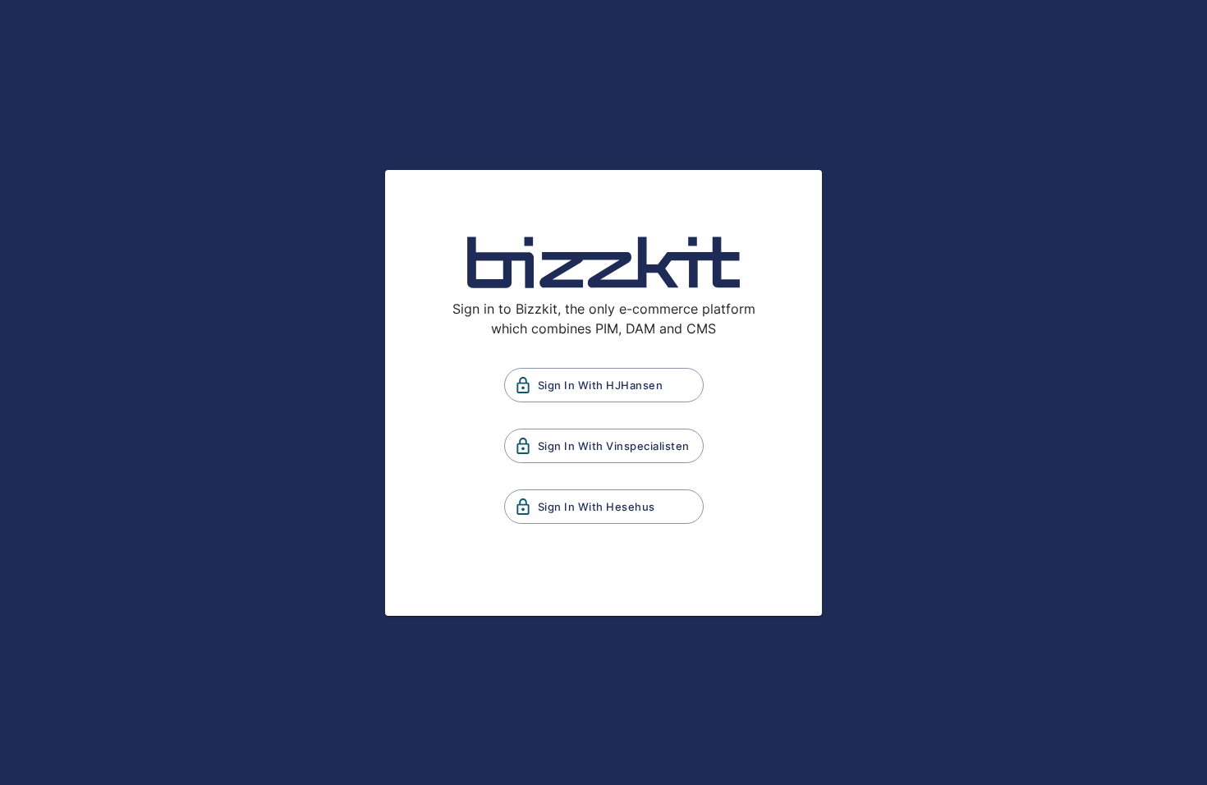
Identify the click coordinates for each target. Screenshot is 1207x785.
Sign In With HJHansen (600, 385)
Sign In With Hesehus (596, 506)
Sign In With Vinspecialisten (614, 445)
